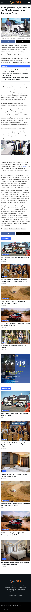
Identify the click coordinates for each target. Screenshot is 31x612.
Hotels (4, 470)
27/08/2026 (4, 566)
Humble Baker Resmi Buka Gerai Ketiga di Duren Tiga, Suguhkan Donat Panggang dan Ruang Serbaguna (14, 445)
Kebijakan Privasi (17, 605)
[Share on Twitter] (23, 41)
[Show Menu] (2, 2)
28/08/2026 (4, 327)
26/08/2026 (4, 349)
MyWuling (11, 228)
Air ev (6, 228)
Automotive (5, 254)
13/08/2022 (10, 16)
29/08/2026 (4, 305)
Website (18, 228)
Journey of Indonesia (6, 605)
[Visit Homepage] (15, 2)
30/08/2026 (4, 261)
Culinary (4, 276)
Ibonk (3, 16)
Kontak (22, 607)
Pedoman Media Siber (6, 607)
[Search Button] (29, 2)
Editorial (16, 607)
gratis (24, 166)
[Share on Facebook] (8, 41)
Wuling (23, 228)
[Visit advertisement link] (15, 368)
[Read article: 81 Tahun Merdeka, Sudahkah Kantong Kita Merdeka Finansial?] (15, 337)
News (3, 342)
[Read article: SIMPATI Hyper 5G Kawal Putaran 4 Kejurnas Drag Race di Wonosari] (15, 249)
